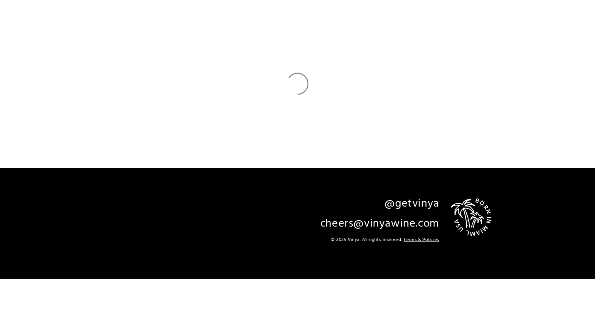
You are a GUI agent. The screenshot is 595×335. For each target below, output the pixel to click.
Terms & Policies (421, 239)
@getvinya (411, 204)
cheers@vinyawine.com (379, 224)
